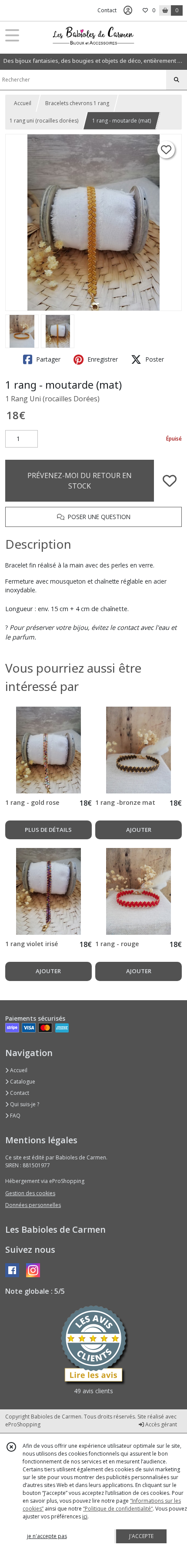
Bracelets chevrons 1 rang (77, 103)
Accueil (22, 103)
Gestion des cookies (30, 1193)
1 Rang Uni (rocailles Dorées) (52, 398)
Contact (107, 10)
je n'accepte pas (47, 1536)
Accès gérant (160, 1424)
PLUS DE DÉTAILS (48, 830)
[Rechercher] (176, 80)
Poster (154, 359)
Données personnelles (33, 1205)
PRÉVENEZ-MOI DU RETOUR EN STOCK (79, 481)
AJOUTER (138, 830)
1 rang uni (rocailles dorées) (44, 120)
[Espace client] (127, 10)
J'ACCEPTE (141, 1536)
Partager (47, 359)
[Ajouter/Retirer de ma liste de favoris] (169, 480)
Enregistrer (102, 359)
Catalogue (22, 1081)
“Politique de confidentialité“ (118, 1508)
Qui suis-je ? (24, 1104)
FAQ (14, 1115)
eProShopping (22, 1424)
